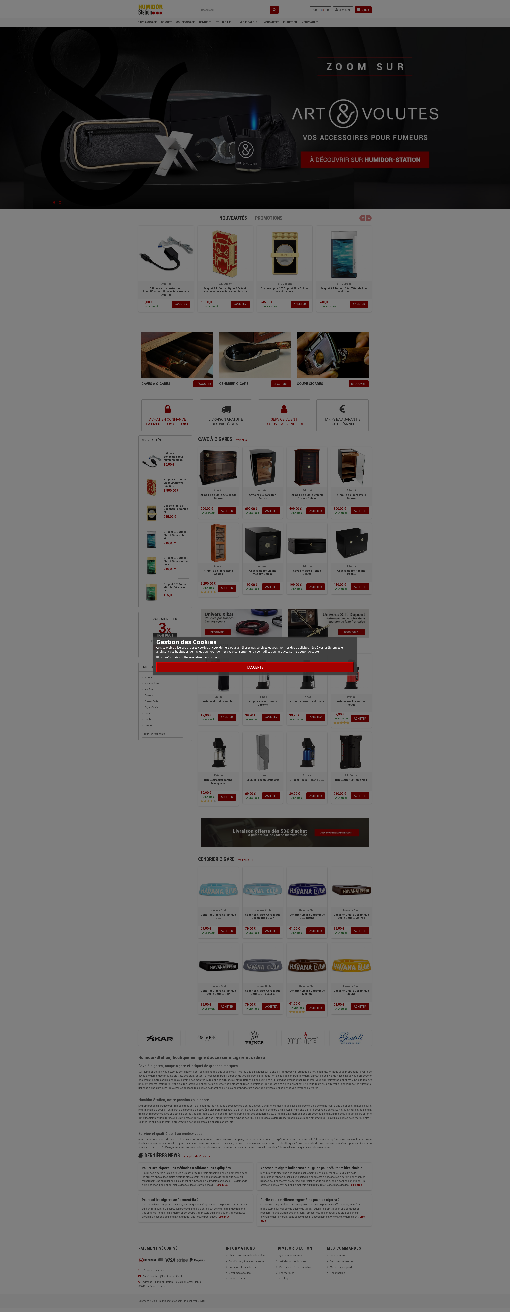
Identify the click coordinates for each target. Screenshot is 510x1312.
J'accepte (255, 667)
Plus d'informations (169, 657)
